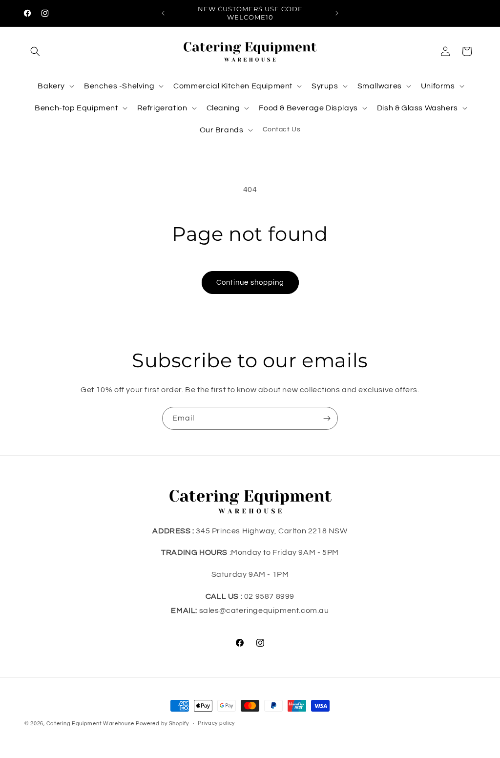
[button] (35, 51)
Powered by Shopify (162, 723)
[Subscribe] (326, 418)
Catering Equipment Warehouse (90, 723)
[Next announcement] (337, 13)
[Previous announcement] (163, 13)
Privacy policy (216, 723)
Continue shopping (250, 282)
